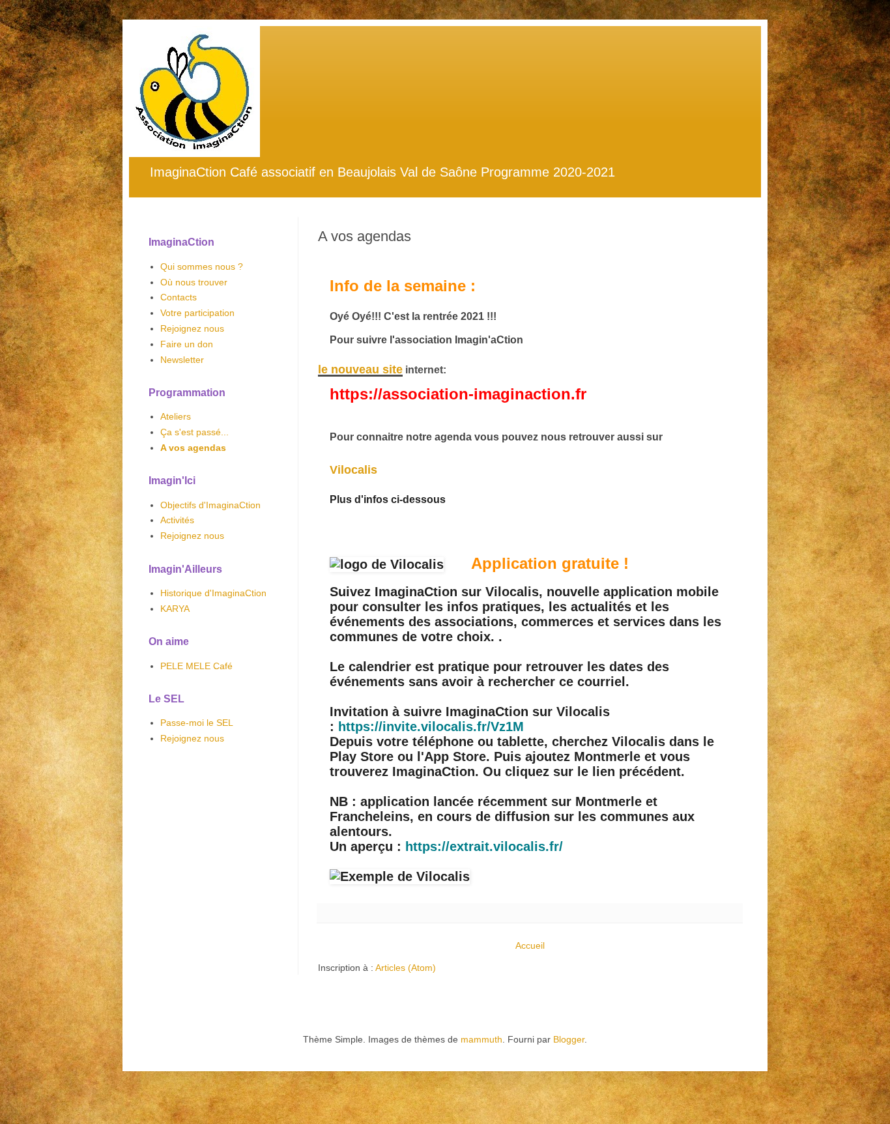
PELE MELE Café (196, 666)
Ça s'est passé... (194, 432)
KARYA (175, 608)
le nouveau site (360, 369)
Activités (177, 520)
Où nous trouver (193, 282)
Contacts (178, 297)
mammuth (481, 1039)
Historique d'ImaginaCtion (213, 593)
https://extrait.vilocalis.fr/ (484, 846)
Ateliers (175, 416)
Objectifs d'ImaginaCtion (210, 505)
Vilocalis (353, 469)
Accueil (530, 945)
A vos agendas (193, 447)
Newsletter (182, 359)
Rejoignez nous (192, 328)
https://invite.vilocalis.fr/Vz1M (431, 726)
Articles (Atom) (405, 967)
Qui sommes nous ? (201, 266)
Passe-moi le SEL (196, 722)
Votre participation (197, 313)
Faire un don (186, 344)
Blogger (568, 1039)
